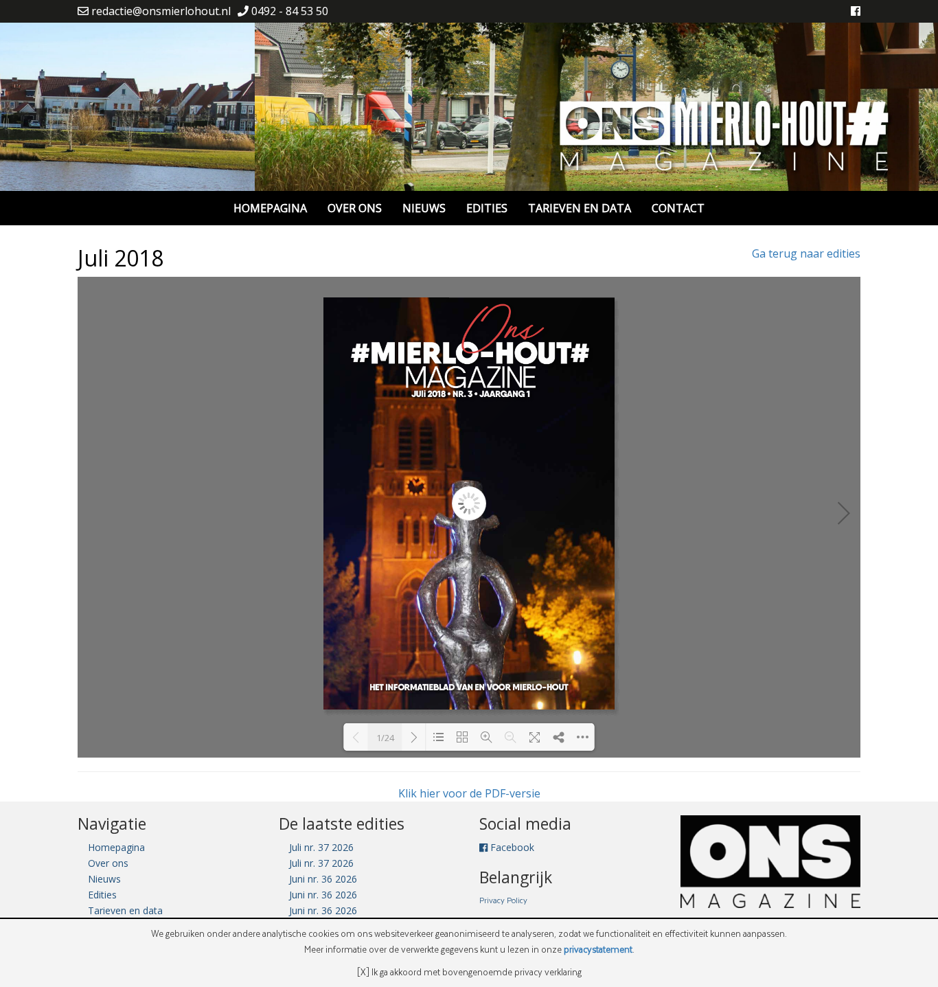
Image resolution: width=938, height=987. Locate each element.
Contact (678, 208)
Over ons (355, 208)
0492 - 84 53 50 (288, 11)
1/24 (385, 737)
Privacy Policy (503, 900)
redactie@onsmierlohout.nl (160, 11)
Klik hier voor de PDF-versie (469, 793)
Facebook (511, 847)
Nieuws (424, 208)
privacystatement (598, 949)
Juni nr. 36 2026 (323, 878)
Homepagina (270, 208)
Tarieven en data (579, 208)
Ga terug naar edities (806, 253)
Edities (486, 208)
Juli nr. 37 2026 (321, 847)
